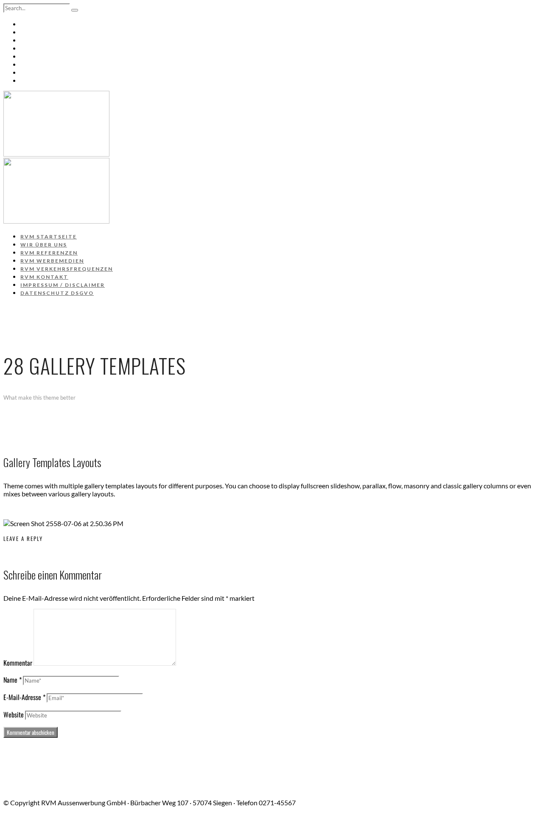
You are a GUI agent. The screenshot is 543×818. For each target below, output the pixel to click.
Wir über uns (44, 32)
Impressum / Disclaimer (64, 72)
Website (13, 714)
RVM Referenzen (50, 40)
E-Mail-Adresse (24, 697)
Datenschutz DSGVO (58, 80)
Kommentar (17, 663)
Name (12, 680)
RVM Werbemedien (54, 48)
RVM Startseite (48, 24)
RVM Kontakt (45, 64)
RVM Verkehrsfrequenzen (69, 56)
